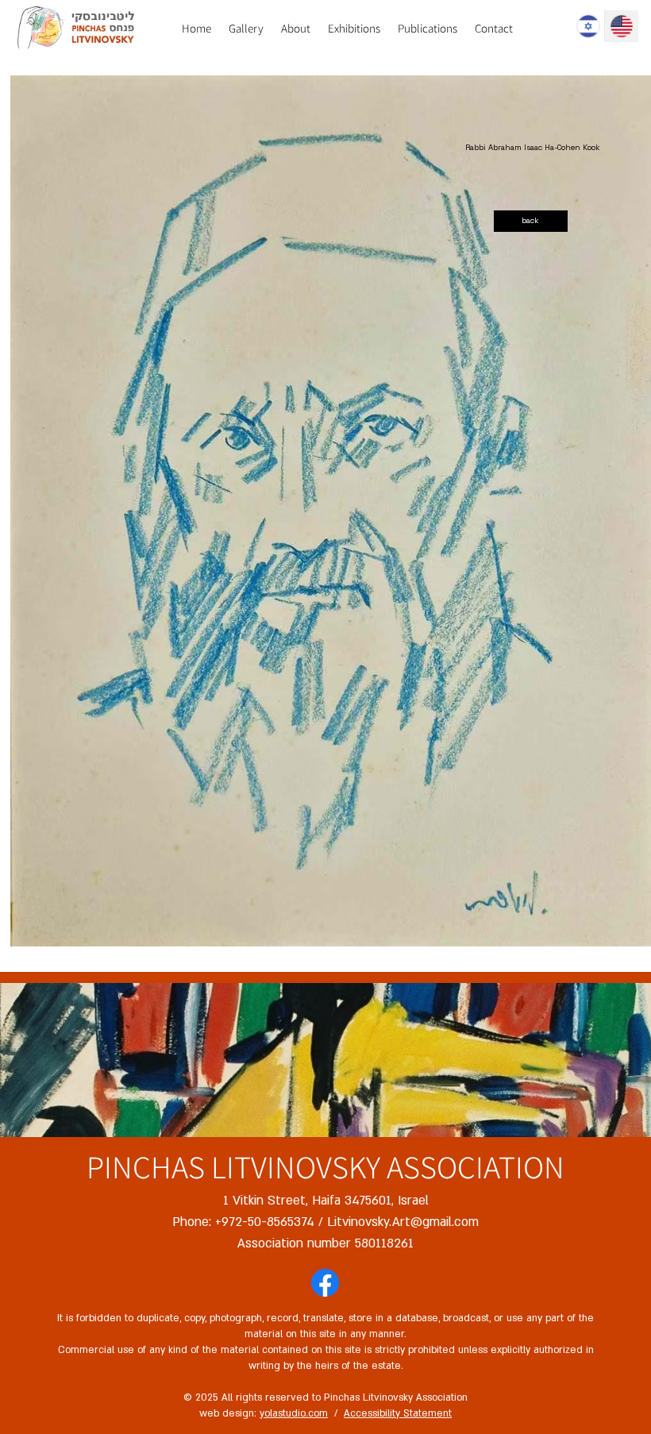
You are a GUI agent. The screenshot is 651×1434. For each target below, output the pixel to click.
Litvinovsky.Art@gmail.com (403, 1222)
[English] (621, 26)
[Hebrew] (588, 26)
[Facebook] (325, 1282)
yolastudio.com (294, 1413)
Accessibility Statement (398, 1413)
